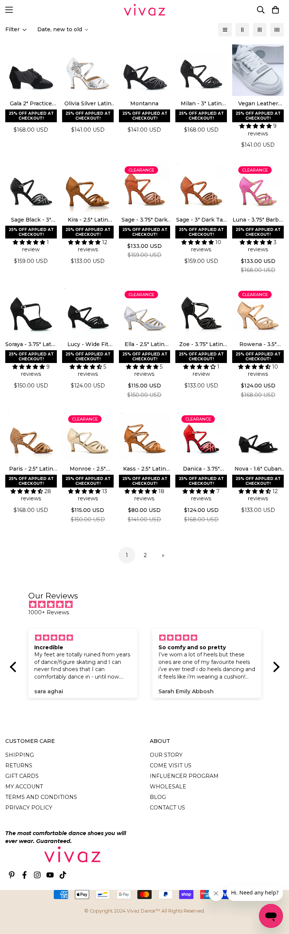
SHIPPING (19, 755)
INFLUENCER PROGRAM (184, 776)
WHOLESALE (168, 786)
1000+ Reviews (48, 612)
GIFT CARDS (22, 776)
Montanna (144, 103)
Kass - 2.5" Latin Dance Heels (144, 469)
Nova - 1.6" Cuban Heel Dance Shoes (258, 469)
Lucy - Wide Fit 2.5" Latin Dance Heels (88, 344)
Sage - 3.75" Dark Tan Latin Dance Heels (144, 220)
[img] (148, 604)
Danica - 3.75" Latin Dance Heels (201, 469)
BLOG (158, 797)
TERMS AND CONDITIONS (41, 797)
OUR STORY (166, 755)
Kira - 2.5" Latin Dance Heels (88, 220)
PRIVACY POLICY (28, 807)
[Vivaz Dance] (144, 10)
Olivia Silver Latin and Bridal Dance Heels (87, 104)
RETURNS (18, 765)
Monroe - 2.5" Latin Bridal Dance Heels (87, 469)
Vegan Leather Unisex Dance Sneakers (258, 104)
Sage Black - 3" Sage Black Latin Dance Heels (30, 220)
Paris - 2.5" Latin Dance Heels (31, 469)
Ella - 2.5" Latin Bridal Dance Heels (144, 344)
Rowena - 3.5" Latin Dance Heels (258, 344)
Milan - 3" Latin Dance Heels (201, 104)
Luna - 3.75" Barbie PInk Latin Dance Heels (258, 220)
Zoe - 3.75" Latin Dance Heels (201, 344)
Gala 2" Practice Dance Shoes (31, 104)
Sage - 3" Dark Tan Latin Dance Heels (201, 220)
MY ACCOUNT (24, 786)
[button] (275, 10)
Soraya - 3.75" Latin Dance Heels (30, 344)
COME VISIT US (171, 765)
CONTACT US (167, 807)
